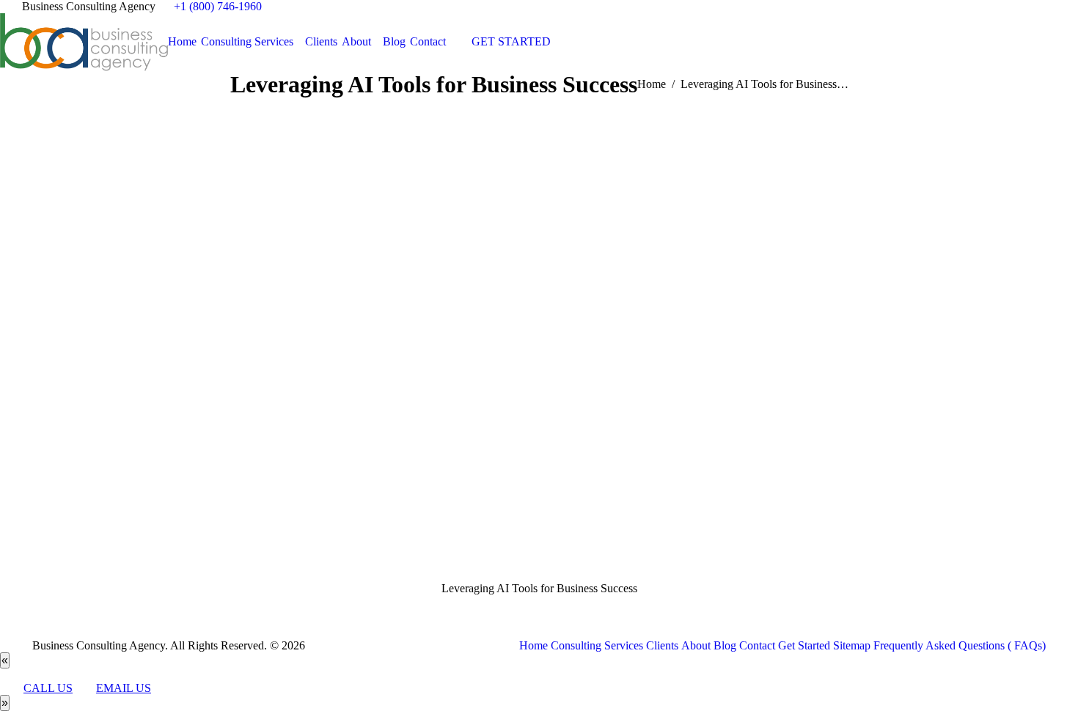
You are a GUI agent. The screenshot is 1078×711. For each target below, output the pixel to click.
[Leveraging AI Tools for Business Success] (539, 355)
